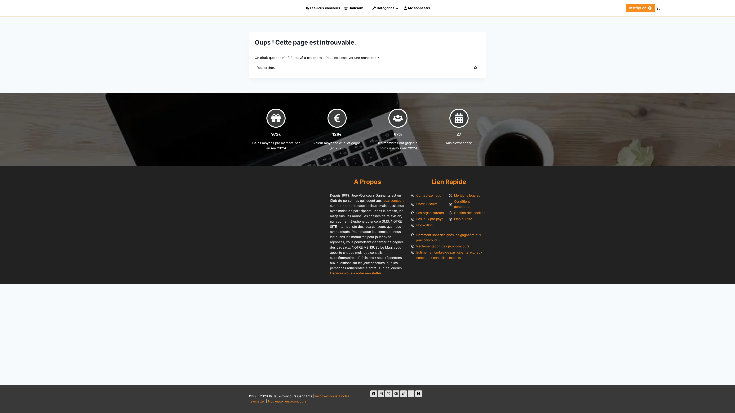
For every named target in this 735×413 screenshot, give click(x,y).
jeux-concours (393, 200)
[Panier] (658, 8)
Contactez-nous (428, 195)
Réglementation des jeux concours (442, 246)
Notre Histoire (427, 204)
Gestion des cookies (469, 213)
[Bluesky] (418, 393)
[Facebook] (373, 393)
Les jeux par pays (429, 219)
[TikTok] (403, 393)
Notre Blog (424, 225)
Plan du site (463, 219)
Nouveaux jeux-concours (287, 401)
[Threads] (411, 393)
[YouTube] (396, 393)
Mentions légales (467, 195)
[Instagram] (381, 393)
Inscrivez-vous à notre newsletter (355, 273)
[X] (388, 393)
